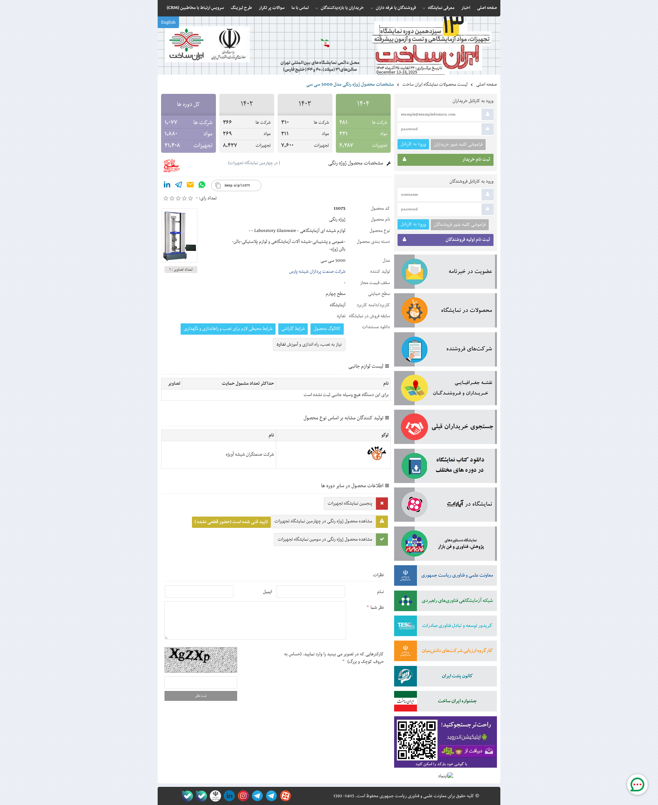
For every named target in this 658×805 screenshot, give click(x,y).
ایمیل (267, 592)
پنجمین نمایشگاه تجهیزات (350, 503)
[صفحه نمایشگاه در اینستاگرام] (242, 796)
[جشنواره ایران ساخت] (445, 702)
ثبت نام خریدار (476, 159)
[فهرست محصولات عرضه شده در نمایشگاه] (445, 311)
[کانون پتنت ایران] (445, 677)
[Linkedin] (167, 186)
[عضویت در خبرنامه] (445, 273)
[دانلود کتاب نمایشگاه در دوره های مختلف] (445, 467)
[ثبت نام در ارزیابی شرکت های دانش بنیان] (445, 652)
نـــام (380, 592)
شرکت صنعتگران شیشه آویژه (250, 454)
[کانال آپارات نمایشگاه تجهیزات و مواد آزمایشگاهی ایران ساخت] (445, 505)
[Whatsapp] (202, 186)
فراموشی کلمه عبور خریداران (458, 144)
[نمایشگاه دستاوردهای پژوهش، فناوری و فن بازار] (445, 545)
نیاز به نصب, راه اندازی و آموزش (309, 344)
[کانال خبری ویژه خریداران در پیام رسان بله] (200, 796)
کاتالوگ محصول (327, 329)
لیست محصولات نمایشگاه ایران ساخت (434, 84)
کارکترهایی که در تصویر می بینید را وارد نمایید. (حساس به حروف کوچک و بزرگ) (334, 658)
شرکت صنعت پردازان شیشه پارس (317, 271)
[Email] (190, 186)
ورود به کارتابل (413, 144)
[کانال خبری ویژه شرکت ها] (270, 796)
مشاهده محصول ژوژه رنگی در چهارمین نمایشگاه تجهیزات (323, 521)
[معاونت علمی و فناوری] (445, 577)
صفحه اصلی (486, 84)
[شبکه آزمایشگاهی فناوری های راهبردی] (445, 602)
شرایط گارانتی (293, 329)
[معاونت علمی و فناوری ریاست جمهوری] (214, 796)
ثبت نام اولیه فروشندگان (468, 240)
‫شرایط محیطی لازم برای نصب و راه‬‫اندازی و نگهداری (228, 329)
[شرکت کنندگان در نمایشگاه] (445, 350)
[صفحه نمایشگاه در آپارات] (284, 796)
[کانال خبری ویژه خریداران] (256, 796)
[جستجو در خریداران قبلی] (445, 428)
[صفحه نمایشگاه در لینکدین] (228, 796)
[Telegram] (178, 186)
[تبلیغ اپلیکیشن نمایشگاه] (445, 743)
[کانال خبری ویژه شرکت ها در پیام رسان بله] (186, 796)
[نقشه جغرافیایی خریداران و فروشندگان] (445, 389)
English (168, 22)
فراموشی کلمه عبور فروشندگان (460, 224)
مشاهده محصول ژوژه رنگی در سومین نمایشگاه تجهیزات (325, 539)
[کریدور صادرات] (445, 627)
